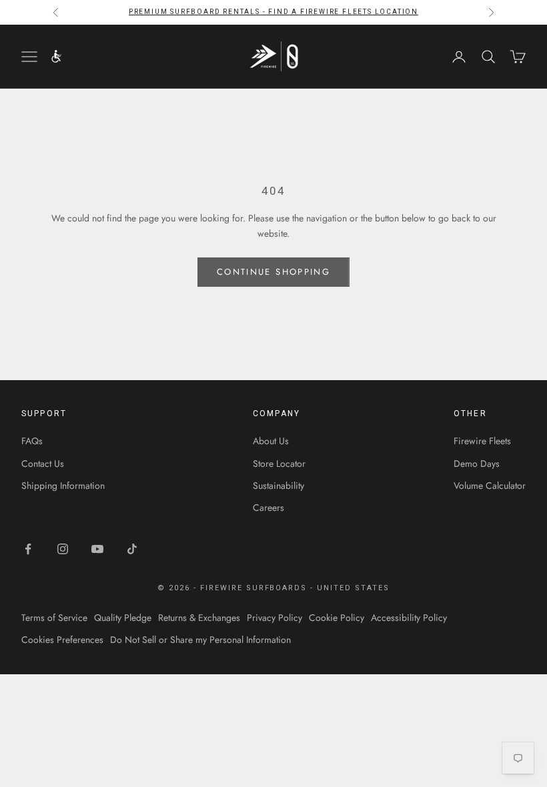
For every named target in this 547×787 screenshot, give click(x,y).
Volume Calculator (490, 485)
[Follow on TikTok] (132, 549)
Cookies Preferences (62, 639)
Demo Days (477, 463)
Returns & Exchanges (199, 617)
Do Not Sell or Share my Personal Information (200, 639)
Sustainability (278, 485)
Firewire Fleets (482, 441)
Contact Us (42, 463)
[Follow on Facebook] (28, 549)
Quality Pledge (122, 617)
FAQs (32, 441)
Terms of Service (54, 617)
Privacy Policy (274, 617)
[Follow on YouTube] (97, 549)
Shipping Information (63, 485)
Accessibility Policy (409, 617)
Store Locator (279, 463)
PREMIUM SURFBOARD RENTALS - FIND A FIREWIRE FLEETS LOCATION (273, 11)
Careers (268, 507)
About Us (271, 441)
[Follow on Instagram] (62, 549)
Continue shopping (273, 271)
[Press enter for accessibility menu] (57, 56)
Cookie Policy (336, 617)
